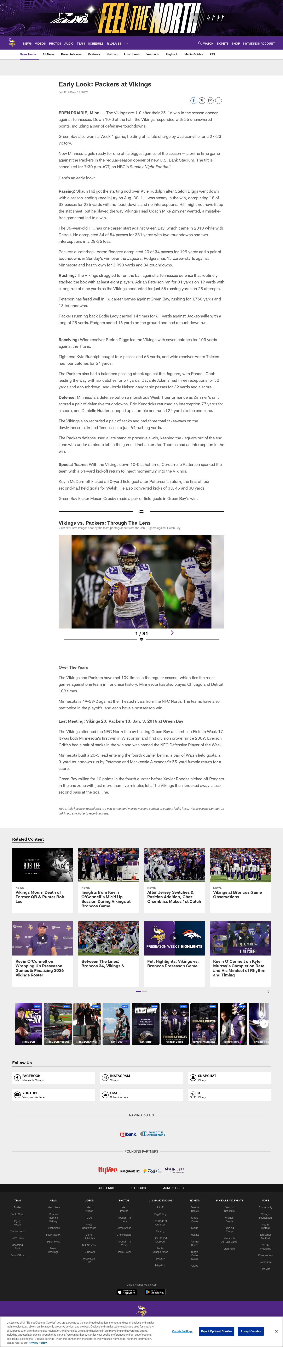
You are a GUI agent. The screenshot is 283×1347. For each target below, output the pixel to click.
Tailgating (160, 1265)
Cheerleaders (124, 1234)
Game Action (124, 1227)
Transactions (17, 1231)
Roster (17, 1207)
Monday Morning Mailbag (53, 1218)
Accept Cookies (251, 1331)
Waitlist (195, 1234)
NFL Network (89, 1245)
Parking (160, 1231)
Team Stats (17, 1237)
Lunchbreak (53, 1227)
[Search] (200, 43)
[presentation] (269, 992)
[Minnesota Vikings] (141, 1311)
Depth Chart (17, 1214)
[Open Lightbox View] (141, 591)
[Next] (172, 632)
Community (265, 1207)
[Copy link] (218, 100)
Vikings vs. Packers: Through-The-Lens (105, 523)
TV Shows (89, 1251)
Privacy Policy (38, 1342)
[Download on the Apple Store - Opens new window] (126, 1292)
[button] (139, 991)
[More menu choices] (126, 43)
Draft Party (229, 1248)
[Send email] (210, 103)
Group (194, 1227)
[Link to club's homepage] (12, 43)
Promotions (265, 1262)
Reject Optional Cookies (216, 1331)
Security (160, 1258)
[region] (141, 1332)
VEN (89, 1217)
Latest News (53, 1207)
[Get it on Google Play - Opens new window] (155, 1294)
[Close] (276, 1331)
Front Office (17, 1255)
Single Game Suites (194, 1255)
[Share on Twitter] (202, 103)
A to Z (160, 1207)
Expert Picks (53, 1241)
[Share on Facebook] (193, 103)
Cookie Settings (182, 1331)
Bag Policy (160, 1214)
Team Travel (124, 1251)
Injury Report (53, 1234)
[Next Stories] (264, 1024)
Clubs (194, 1265)
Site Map (265, 1268)
